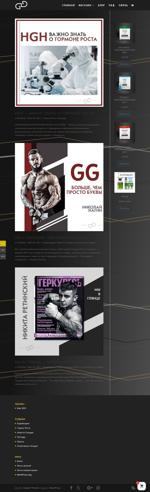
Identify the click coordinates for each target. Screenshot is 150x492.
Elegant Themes (31, 487)
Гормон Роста (49, 118)
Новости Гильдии (65, 242)
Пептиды (61, 118)
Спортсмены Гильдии (84, 242)
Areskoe (21, 118)
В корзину (124, 64)
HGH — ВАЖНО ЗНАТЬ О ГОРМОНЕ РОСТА (54, 113)
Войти (20, 461)
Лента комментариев (27, 470)
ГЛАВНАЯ (68, 5)
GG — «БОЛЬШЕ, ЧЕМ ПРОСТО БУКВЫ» (51, 237)
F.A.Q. (112, 5)
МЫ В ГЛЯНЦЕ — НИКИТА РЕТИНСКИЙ (51, 362)
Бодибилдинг (49, 242)
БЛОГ (101, 5)
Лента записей (24, 465)
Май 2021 (21, 408)
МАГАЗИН (85, 5)
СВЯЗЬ (123, 5)
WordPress (54, 487)
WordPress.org (24, 474)
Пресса (77, 367)
